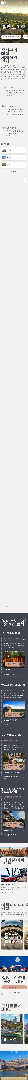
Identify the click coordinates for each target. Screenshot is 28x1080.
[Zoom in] (25, 178)
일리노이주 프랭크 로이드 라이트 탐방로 (12, 639)
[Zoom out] (25, 180)
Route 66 (6, 670)
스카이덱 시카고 (8, 831)
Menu (22, 3)
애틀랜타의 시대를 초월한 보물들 (12, 777)
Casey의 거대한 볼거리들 (11, 772)
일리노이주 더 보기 (15, 992)
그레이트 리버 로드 (9, 674)
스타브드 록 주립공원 (10, 720)
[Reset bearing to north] (25, 182)
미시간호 (6, 724)
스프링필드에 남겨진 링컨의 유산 (12, 798)
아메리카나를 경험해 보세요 (11, 37)
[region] (14, 392)
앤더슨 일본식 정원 (9, 835)
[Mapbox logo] (5, 606)
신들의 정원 (7, 690)
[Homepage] (3, 3)
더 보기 (13, 171)
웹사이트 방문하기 (13, 987)
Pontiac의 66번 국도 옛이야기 (12, 741)
